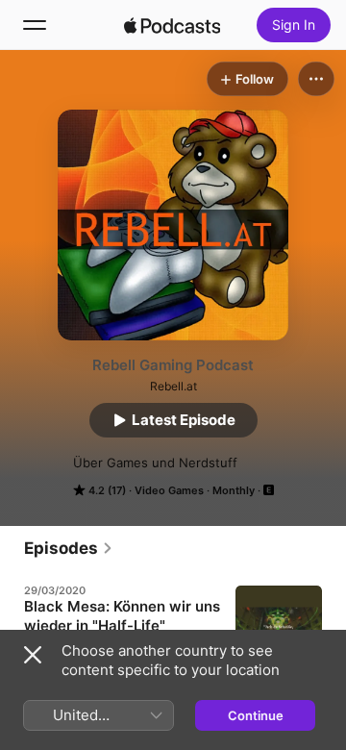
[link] (68, 548)
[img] (172, 25)
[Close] (32, 654)
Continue (256, 715)
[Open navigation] (34, 25)
